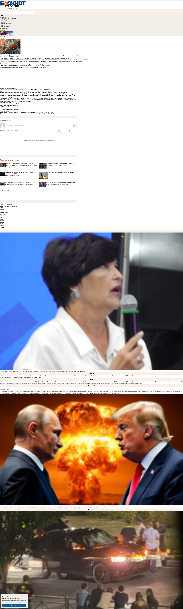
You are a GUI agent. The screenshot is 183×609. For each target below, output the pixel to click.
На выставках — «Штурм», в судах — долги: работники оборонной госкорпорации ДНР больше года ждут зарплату (29, 391)
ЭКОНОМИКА (4, 28)
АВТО (9, 33)
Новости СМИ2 (4, 190)
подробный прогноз (5, 206)
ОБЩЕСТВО (3, 20)
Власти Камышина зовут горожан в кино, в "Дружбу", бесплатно (67, 393)
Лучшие (9, 130)
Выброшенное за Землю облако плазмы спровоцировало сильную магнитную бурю (122, 383)
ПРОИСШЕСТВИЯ (5, 23)
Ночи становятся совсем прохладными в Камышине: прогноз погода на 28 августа (79, 507)
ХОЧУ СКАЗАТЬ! (5, 27)
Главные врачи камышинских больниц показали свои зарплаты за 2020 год (21, 114)
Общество (3, 88)
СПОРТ (2, 25)
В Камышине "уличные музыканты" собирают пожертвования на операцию (21, 112)
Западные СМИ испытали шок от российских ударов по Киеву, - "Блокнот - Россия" (105, 375)
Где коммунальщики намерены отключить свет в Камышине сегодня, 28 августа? (31, 393)
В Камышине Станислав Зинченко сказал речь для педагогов (140, 381)
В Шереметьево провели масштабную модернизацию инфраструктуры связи (21, 387)
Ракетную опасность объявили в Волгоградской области (16, 375)
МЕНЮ (2, 15)
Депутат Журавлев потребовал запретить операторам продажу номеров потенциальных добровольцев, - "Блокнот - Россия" (72, 383)
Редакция (2, 38)
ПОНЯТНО (14, 605)
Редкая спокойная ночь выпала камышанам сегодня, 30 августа (27, 377)
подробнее (14, 206)
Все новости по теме (6, 56)
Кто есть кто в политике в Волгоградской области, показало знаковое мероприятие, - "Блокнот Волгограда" (140, 505)
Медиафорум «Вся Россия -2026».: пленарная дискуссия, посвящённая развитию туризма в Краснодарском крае (58, 375)
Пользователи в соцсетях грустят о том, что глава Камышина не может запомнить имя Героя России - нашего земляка (34, 58)
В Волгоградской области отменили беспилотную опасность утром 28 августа (103, 393)
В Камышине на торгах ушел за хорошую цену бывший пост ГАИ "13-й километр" (104, 381)
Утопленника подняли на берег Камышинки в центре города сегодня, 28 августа (60, 387)
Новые (2, 130)
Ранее (16, 130)
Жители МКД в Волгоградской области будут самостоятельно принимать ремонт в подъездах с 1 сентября (84, 391)
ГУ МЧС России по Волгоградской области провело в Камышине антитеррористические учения (61, 381)
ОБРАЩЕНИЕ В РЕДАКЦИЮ (8, 19)
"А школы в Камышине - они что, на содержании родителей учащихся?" (19, 381)
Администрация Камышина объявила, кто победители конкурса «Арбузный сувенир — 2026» (90, 505)
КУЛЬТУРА (3, 17)
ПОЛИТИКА (3, 22)
